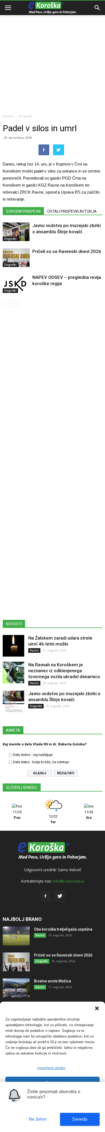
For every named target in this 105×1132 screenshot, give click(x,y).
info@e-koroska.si (68, 881)
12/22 (53, 819)
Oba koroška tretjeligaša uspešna (63, 929)
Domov (8, 116)
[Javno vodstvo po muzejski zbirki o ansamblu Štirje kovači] (16, 231)
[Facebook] (45, 896)
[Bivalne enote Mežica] (16, 987)
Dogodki (25, 116)
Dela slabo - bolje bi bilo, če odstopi (41, 762)
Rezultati (65, 773)
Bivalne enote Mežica (52, 981)
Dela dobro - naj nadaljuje (32, 755)
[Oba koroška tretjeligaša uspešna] (16, 936)
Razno (34, 650)
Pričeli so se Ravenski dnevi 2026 (66, 251)
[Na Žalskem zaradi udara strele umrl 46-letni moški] (13, 646)
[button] (97, 1008)
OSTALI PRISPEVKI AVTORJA (72, 211)
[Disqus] (52, 388)
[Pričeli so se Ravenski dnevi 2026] (16, 257)
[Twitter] (59, 896)
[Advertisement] (52, 55)
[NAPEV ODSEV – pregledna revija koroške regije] (16, 283)
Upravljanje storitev (51, 1068)
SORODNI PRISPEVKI (23, 211)
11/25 (17, 815)
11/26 (88, 815)
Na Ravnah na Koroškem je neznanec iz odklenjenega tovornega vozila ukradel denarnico (64, 670)
